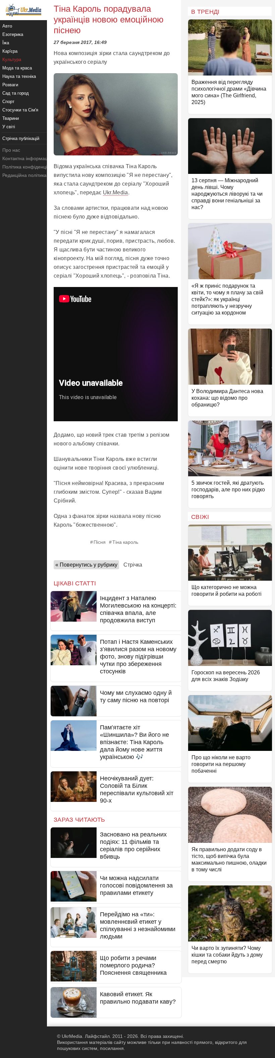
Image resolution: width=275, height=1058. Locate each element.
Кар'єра (9, 51)
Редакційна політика (24, 175)
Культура (11, 59)
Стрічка (132, 565)
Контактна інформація (26, 158)
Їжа (5, 42)
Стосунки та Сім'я (20, 109)
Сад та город (15, 93)
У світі (8, 126)
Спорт (8, 101)
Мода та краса (17, 67)
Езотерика (12, 34)
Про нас (11, 150)
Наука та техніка (19, 76)
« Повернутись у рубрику (86, 565)
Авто (7, 26)
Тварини (10, 118)
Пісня (100, 542)
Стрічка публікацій (20, 138)
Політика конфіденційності (31, 167)
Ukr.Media (115, 192)
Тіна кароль (125, 542)
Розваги (10, 84)
